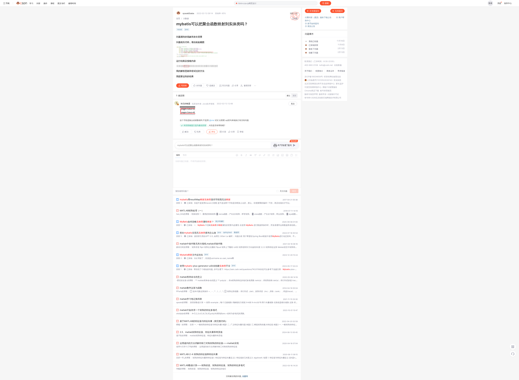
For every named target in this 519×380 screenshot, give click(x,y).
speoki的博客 (182, 302)
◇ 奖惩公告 (310, 26)
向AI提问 (339, 11)
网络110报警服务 (330, 87)
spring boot (227, 232)
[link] (178, 18)
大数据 (186, 18)
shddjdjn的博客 (182, 313)
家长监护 (339, 84)
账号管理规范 (325, 91)
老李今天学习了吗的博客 (186, 346)
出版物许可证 (333, 94)
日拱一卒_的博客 (183, 357)
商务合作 (330, 71)
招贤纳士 (319, 71)
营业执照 (337, 80)
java (186, 29)
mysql (179, 29)
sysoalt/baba (188, 13)
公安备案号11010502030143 (319, 80)
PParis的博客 (181, 291)
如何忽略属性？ (197, 221)
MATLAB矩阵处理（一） (192, 210)
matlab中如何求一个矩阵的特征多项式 (198, 310)
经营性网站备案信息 (332, 77)
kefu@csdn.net (326, 65)
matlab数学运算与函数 (191, 287)
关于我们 (308, 71)
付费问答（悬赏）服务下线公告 (318, 17)
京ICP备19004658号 (314, 77)
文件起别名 (191, 254)
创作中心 (508, 3)
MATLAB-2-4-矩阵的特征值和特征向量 (199, 354)
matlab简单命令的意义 (191, 277)
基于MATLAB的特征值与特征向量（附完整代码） (203, 321)
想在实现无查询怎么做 (198, 232)
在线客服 (338, 65)
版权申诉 (322, 94)
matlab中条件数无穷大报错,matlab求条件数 (201, 243)
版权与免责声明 (311, 94)
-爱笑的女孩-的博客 (184, 280)
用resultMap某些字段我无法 (205, 199)
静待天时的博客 (182, 247)
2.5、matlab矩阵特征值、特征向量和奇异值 (201, 332)
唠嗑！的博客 (182, 324)
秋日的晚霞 (185, 103)
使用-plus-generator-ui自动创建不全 (205, 265)
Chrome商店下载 (312, 91)
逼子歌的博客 (182, 335)
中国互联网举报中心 (313, 87)
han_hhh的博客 (182, 214)
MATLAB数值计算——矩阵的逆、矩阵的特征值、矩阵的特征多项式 (212, 365)
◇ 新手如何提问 (312, 23)
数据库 (236, 232)
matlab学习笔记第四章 (191, 299)
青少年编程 (219, 221)
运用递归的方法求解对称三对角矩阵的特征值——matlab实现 (209, 343)
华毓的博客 (181, 369)
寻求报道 (341, 71)
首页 (178, 18)
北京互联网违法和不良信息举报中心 (320, 84)
